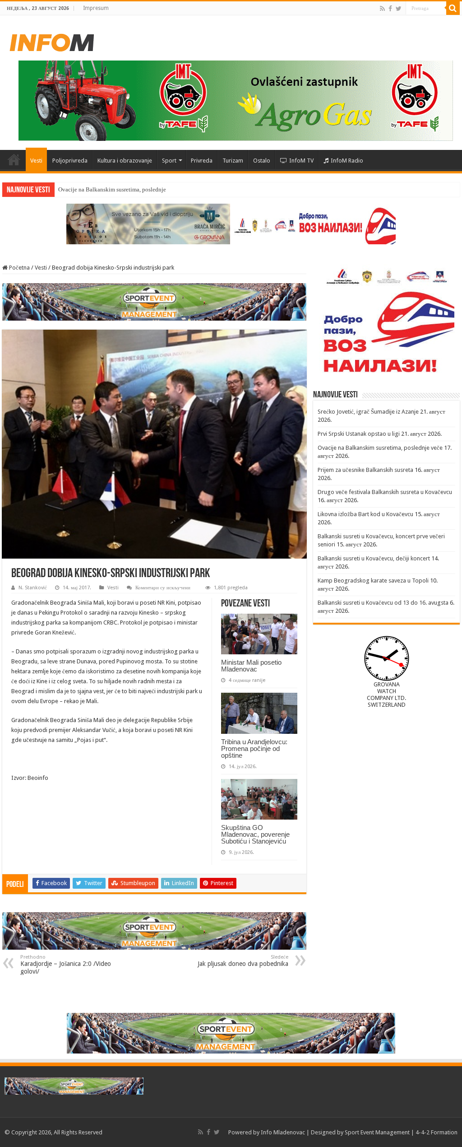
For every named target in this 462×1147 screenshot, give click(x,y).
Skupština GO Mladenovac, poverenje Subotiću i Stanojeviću (255, 834)
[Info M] (52, 40)
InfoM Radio (347, 160)
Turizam (232, 160)
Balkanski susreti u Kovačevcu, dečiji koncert (374, 558)
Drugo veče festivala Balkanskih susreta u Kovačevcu (385, 492)
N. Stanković (32, 588)
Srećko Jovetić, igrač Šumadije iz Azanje (368, 411)
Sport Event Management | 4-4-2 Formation (401, 1132)
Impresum (96, 8)
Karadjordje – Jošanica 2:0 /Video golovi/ (65, 964)
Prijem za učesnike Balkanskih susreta (365, 469)
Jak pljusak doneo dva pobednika (243, 960)
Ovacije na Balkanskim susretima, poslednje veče (118, 189)
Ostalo (261, 160)
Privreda (202, 160)
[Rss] (382, 8)
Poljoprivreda (70, 160)
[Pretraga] (453, 8)
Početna (14, 159)
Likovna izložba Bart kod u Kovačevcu (365, 514)
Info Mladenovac (283, 1132)
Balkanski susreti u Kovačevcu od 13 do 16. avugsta (383, 602)
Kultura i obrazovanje (124, 160)
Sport (169, 160)
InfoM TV (301, 160)
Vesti (36, 160)
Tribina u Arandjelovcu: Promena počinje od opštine (254, 748)
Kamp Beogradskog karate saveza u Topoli (373, 580)
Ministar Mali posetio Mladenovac (251, 665)
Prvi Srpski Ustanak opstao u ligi (359, 433)
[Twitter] (398, 8)
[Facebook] (390, 8)
